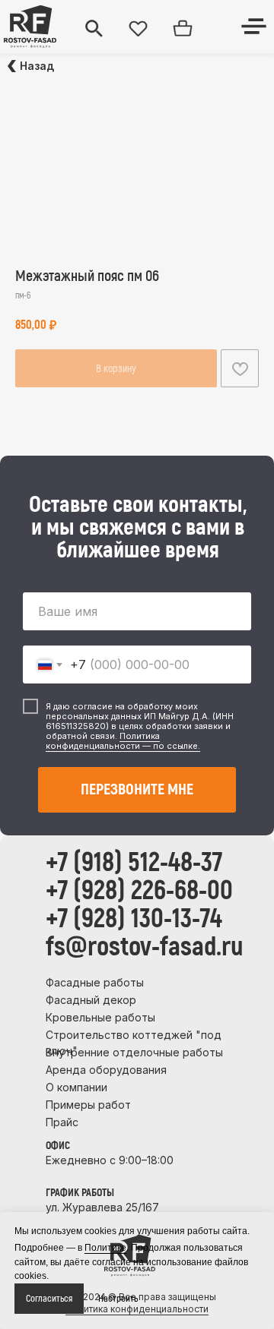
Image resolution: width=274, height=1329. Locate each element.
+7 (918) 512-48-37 (134, 862)
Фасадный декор (91, 999)
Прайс (62, 1122)
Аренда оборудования (106, 1069)
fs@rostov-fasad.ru (145, 947)
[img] (30, 26)
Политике (105, 1247)
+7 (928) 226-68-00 (139, 891)
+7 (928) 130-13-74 (134, 919)
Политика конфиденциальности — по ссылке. (123, 741)
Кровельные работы (100, 1017)
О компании (76, 1087)
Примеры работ (88, 1104)
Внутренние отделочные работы (134, 1052)
